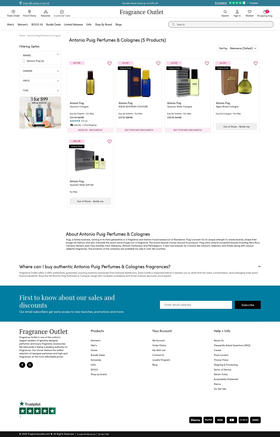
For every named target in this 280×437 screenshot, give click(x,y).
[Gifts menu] (93, 24)
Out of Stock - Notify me (236, 126)
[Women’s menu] (29, 24)
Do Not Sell (103, 434)
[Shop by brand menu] (113, 24)
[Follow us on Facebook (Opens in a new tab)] (22, 365)
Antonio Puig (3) (35, 61)
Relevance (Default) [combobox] (241, 48)
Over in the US (36, 3)
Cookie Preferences (86, 434)
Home (22, 35)
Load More (168, 218)
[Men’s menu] (15, 24)
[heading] (90, 108)
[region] (163, 244)
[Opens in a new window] (37, 409)
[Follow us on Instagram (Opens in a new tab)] (30, 365)
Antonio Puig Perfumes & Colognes (44, 35)
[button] (62, 13)
